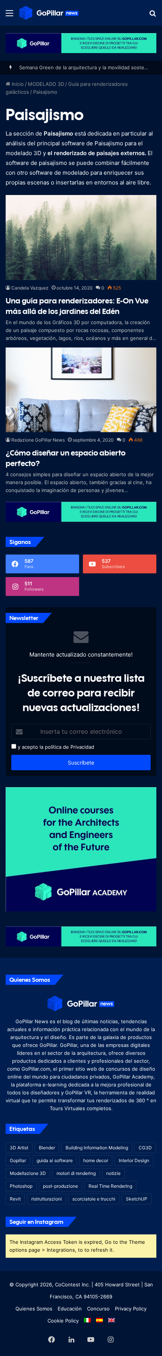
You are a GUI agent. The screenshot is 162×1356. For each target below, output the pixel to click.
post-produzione (60, 1186)
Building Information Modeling (97, 1147)
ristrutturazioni (46, 1199)
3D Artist (19, 1147)
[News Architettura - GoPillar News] (49, 12)
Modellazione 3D (28, 1173)
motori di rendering (76, 1173)
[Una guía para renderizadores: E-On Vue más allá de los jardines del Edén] (81, 237)
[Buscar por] (152, 15)
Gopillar (18, 1160)
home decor (95, 1160)
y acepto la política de (42, 747)
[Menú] (9, 15)
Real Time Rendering (110, 1186)
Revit (15, 1199)
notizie (113, 1173)
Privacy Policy (131, 1309)
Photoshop (21, 1186)
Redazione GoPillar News (38, 440)
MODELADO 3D (46, 84)
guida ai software (55, 1160)
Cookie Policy (63, 1321)
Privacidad (82, 747)
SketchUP (136, 1199)
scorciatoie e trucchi (93, 1199)
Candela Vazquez (30, 288)
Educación (70, 1309)
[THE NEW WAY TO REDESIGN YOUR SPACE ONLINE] (81, 43)
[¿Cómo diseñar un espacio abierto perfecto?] (81, 390)
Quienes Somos (33, 1309)
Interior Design (134, 1160)
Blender (47, 1147)
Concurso (98, 1309)
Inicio (17, 84)
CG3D (145, 1147)
